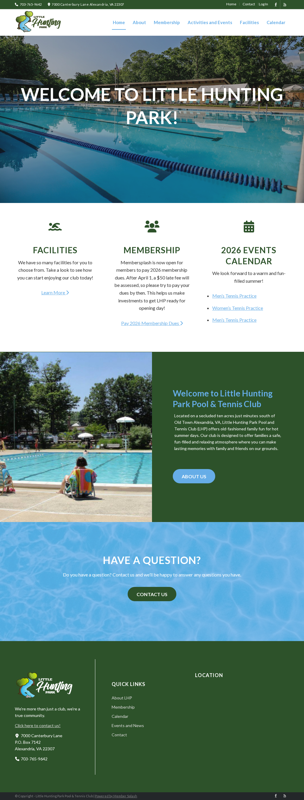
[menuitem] (231, 4)
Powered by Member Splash (116, 796)
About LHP (122, 697)
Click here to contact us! (38, 725)
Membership (152, 250)
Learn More (53, 292)
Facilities (55, 250)
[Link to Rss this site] (284, 4)
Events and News (128, 725)
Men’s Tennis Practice (234, 296)
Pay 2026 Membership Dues (150, 323)
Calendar (120, 716)
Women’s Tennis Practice (237, 308)
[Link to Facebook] (275, 4)
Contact (119, 734)
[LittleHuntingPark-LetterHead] (38, 22)
